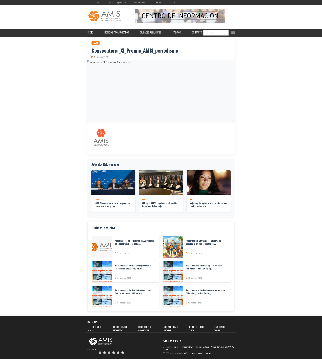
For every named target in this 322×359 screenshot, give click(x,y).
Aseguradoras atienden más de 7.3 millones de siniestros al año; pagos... (134, 242)
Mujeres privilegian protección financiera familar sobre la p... (208, 204)
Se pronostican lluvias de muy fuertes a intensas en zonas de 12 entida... (133, 267)
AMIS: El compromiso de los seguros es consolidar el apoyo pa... (112, 204)
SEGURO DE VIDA (144, 327)
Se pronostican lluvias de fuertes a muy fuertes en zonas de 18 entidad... (133, 292)
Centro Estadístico (140, 2)
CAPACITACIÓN (143, 330)
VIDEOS (91, 330)
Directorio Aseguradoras (117, 2)
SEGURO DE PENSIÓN (197, 327)
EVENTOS (176, 32)
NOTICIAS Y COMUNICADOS (116, 32)
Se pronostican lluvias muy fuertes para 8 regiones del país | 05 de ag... (205, 267)
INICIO (90, 32)
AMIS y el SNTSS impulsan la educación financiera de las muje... (159, 204)
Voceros (171, 2)
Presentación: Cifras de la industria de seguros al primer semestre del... (203, 242)
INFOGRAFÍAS (118, 330)
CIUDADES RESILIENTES (150, 32)
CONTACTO (197, 32)
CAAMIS (217, 330)
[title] (100, 352)
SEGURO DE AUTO (95, 327)
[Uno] (104, 16)
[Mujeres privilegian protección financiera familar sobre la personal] (209, 182)
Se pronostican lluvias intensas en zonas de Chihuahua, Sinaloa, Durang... (205, 292)
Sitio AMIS (96, 2)
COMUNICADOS (219, 327)
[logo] (100, 341)
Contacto (158, 2)
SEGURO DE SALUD (120, 327)
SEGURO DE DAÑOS (171, 327)
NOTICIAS (167, 330)
